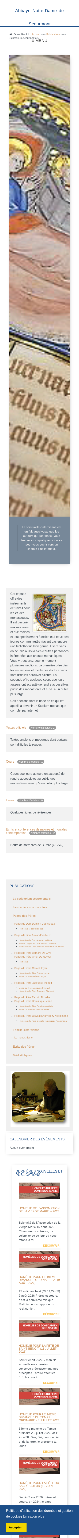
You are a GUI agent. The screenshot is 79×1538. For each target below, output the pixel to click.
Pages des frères (24, 915)
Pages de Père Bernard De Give (32, 953)
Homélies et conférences (31, 929)
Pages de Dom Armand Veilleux (32, 935)
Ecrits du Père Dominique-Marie (34, 1009)
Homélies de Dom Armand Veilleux (35, 940)
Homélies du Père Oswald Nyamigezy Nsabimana (43, 1021)
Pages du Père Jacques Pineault (33, 983)
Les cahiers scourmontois (30, 907)
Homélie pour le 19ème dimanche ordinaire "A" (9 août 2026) (39, 1280)
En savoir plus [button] (33, 1516)
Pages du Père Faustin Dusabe (32, 997)
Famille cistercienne (26, 1029)
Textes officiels (16, 727)
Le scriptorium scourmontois (32, 898)
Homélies (23, 962)
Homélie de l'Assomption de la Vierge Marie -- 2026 (39, 1210)
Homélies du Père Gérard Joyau (34, 973)
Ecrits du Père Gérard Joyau (33, 976)
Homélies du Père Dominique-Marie (36, 1006)
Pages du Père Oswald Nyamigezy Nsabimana (41, 1016)
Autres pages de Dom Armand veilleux (37, 943)
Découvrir (51, 1245)
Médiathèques (22, 1055)
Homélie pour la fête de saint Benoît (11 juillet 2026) (39, 1348)
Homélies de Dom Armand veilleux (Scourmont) (41, 946)
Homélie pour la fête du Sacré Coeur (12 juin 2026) (39, 1486)
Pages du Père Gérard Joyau (31, 968)
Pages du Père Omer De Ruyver (32, 956)
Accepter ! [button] (16, 1527)
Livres (10, 800)
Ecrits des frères (24, 1046)
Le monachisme (23, 1037)
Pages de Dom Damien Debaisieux (34, 923)
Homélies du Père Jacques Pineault (36, 991)
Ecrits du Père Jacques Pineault (34, 988)
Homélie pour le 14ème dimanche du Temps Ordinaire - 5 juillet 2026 (39, 1417)
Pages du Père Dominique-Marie (33, 1001)
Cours (10, 761)
